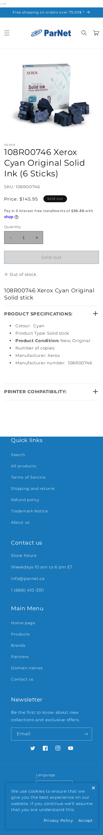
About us (20, 522)
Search (18, 454)
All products (23, 466)
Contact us (22, 679)
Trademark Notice (29, 511)
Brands (18, 645)
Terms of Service (28, 477)
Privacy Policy (58, 820)
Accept (85, 820)
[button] (7, 33)
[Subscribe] (86, 734)
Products (20, 634)
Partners (20, 656)
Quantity (12, 226)
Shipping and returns (33, 488)
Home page (23, 622)
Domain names (27, 667)
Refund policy (25, 499)
